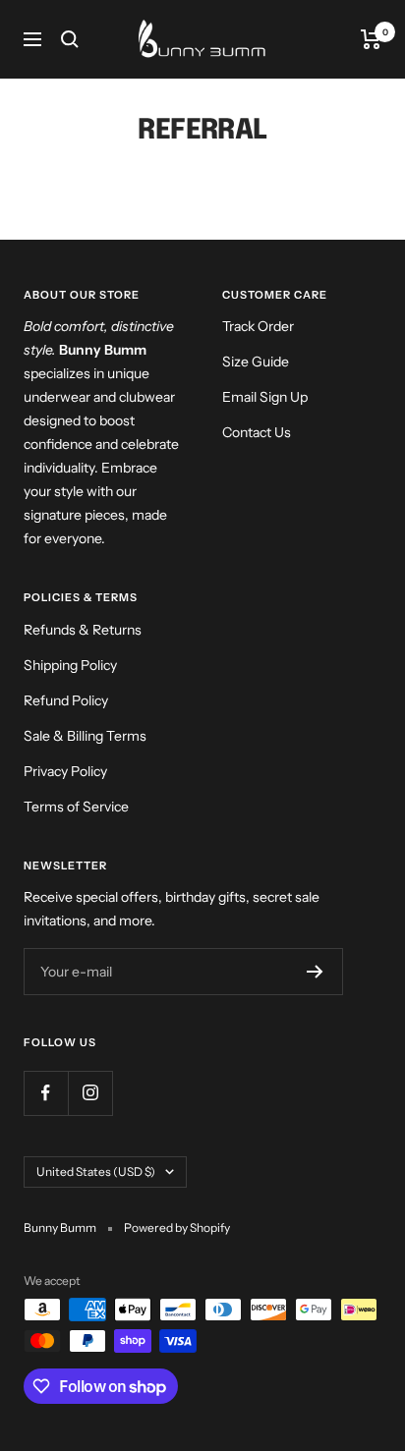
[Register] (315, 971)
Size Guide (255, 361)
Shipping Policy (70, 665)
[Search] (70, 39)
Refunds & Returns (83, 630)
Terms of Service (76, 806)
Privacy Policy (65, 771)
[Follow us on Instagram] (90, 1093)
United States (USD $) (95, 1171)
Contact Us (256, 432)
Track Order (258, 326)
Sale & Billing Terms (85, 736)
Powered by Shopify (177, 1227)
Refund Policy (66, 700)
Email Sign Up (265, 397)
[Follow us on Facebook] (46, 1093)
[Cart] (371, 39)
